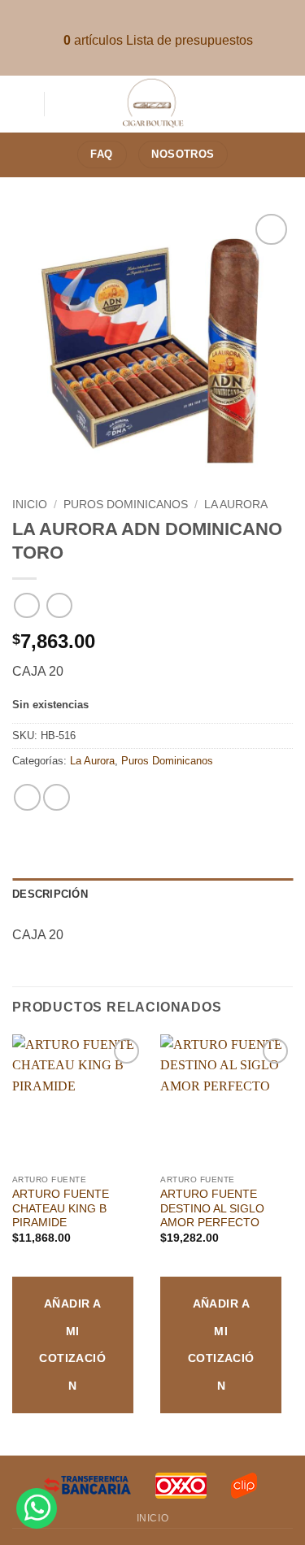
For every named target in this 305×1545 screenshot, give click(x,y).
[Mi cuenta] (285, 104)
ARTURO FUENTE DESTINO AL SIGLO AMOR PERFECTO (212, 1208)
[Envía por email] (56, 797)
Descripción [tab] (50, 894)
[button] (22, 104)
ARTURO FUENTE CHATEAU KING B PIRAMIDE (60, 1208)
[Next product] (26, 605)
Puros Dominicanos (125, 504)
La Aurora (236, 504)
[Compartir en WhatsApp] (27, 797)
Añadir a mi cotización (72, 1344)
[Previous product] (59, 605)
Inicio (29, 504)
